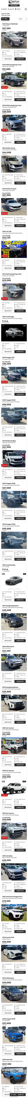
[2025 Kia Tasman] (14, 746)
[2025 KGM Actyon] (14, 662)
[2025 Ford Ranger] (14, 332)
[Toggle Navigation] (26, 9)
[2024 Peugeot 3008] (14, 499)
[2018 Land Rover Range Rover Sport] (14, 912)
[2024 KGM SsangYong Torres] (14, 80)
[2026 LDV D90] (14, 249)
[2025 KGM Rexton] (14, 994)
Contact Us (20, 59)
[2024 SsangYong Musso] (14, 703)
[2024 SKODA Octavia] (14, 206)
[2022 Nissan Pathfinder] (14, 40)
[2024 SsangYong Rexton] (14, 621)
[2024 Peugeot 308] (14, 375)
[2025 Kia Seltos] (14, 871)
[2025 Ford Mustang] (14, 581)
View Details (8, 59)
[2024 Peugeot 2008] (14, 1035)
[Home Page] (14, 2)
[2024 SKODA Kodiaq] (14, 458)
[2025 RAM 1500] (14, 1075)
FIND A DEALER (14, 5)
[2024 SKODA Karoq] (14, 164)
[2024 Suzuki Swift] (14, 953)
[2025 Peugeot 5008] (14, 416)
